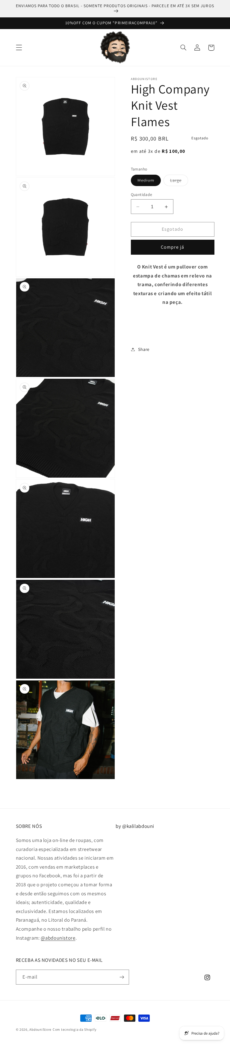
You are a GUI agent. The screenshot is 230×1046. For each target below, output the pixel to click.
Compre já (172, 247)
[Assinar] (121, 977)
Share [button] (143, 349)
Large (179, 181)
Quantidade (141, 194)
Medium (149, 181)
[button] (19, 48)
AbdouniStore (40, 1029)
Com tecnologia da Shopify (74, 1029)
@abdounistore (58, 938)
